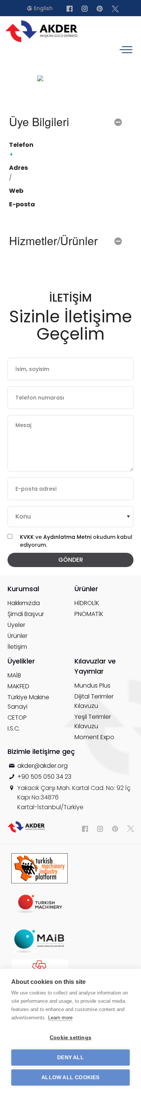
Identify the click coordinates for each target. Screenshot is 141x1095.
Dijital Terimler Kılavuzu (94, 701)
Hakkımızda (24, 603)
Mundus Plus (92, 685)
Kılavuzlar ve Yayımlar (95, 666)
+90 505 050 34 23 (44, 776)
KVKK (27, 537)
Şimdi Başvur (26, 614)
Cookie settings (70, 1037)
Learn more (60, 1017)
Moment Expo (94, 737)
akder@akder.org (42, 765)
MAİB (14, 675)
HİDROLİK (86, 603)
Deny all (70, 1057)
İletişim (17, 646)
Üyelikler (21, 661)
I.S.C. (14, 728)
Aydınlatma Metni (68, 537)
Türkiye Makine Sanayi (28, 702)
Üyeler (16, 625)
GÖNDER (70, 559)
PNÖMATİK (88, 614)
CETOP (17, 717)
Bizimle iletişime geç (41, 751)
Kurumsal (23, 588)
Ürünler (17, 635)
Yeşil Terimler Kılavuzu (92, 721)
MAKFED (18, 686)
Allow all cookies (70, 1077)
